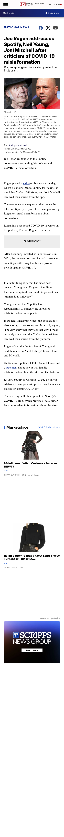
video (26, 183)
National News (16, 27)
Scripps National (17, 145)
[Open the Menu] (5, 4)
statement (11, 367)
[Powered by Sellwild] (55, 618)
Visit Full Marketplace (49, 427)
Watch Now (54, 4)
